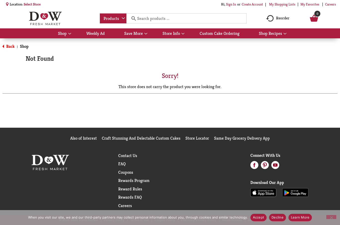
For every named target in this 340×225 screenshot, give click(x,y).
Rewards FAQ (130, 197)
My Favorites (309, 4)
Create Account (252, 4)
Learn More (300, 217)
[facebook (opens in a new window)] (254, 166)
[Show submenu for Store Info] (182, 34)
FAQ (122, 164)
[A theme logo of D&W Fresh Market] (45, 18)
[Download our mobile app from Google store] (295, 192)
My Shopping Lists (282, 4)
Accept (258, 217)
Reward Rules (130, 189)
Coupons (125, 172)
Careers (330, 4)
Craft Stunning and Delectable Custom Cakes (141, 138)
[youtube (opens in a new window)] (275, 166)
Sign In (231, 4)
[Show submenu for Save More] (145, 34)
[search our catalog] (131, 18)
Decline (277, 217)
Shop (24, 46)
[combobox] (113, 18)
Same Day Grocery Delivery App (242, 138)
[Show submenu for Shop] (69, 34)
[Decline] (331, 217)
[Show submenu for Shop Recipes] (284, 34)
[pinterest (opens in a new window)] (265, 166)
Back (10, 46)
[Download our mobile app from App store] (263, 192)
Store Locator (197, 138)
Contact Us (127, 155)
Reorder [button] (282, 18)
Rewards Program (134, 180)
